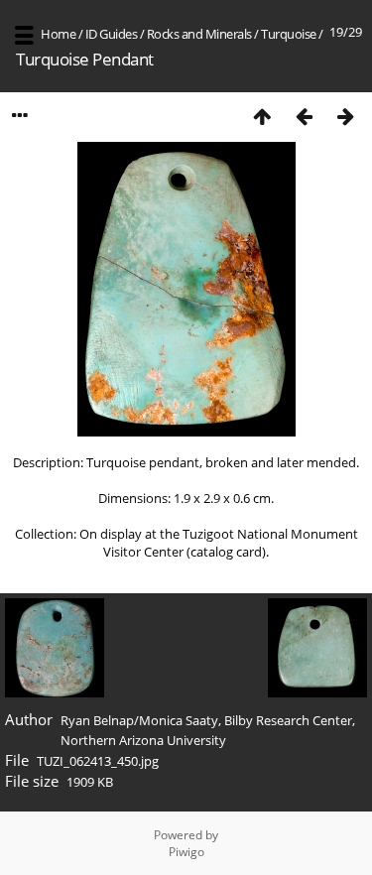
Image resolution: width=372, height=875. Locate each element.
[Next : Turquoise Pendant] (345, 115)
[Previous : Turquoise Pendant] (303, 115)
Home (58, 34)
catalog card (226, 552)
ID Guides (111, 34)
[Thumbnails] (262, 115)
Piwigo (186, 851)
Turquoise (288, 34)
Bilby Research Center (288, 720)
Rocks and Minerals (199, 34)
